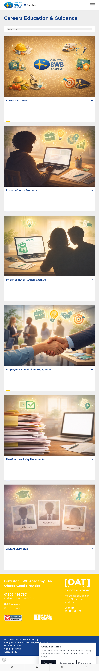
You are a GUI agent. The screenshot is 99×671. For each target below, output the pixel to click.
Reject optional (66, 663)
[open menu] (92, 5)
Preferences (84, 663)
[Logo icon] (4, 660)
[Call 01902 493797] (37, 667)
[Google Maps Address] (62, 667)
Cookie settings (12, 649)
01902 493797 (15, 594)
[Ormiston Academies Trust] (77, 585)
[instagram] (80, 611)
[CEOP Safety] (13, 617)
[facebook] (66, 611)
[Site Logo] (14, 5)
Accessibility (10, 652)
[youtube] (70, 611)
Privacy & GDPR (12, 645)
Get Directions (12, 604)
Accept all (48, 663)
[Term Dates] (12, 667)
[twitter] (75, 611)
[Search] (87, 667)
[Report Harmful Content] (43, 617)
